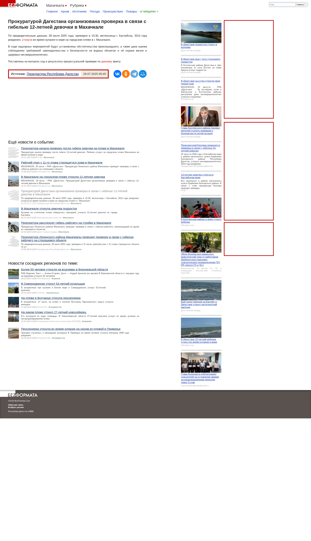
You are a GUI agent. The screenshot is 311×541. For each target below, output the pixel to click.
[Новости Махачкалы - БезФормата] (19, 4)
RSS (31, 411)
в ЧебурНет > (149, 11)
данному (106, 61)
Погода (95, 11)
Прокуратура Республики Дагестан (53, 74)
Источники (79, 11)
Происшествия (113, 11)
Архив (65, 11)
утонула (27, 39)
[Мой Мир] (143, 74)
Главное (52, 11)
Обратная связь (15, 405)
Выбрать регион (16, 407)
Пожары (131, 11)
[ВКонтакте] (117, 74)
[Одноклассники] (126, 74)
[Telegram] (134, 74)
